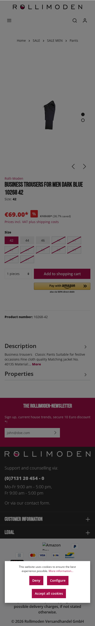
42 (11, 240)
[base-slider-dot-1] (83, 114)
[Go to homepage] (47, 6)
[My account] (84, 20)
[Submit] (55, 433)
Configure (57, 580)
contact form (37, 503)
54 (27, 250)
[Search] (74, 20)
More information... (61, 571)
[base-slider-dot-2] (83, 120)
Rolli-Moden (14, 178)
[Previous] (73, 166)
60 (11, 259)
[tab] (46, 354)
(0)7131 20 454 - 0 (24, 478)
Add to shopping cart (62, 273)
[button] (62, 288)
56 (43, 250)
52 (11, 250)
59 (74, 250)
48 (58, 240)
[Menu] (9, 20)
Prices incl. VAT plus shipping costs (32, 222)
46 (43, 240)
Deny (36, 580)
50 (74, 240)
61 (27, 259)
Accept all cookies (49, 593)
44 (27, 240)
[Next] (84, 166)
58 (58, 250)
